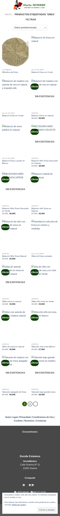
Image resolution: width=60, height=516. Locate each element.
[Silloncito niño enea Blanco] (44, 326)
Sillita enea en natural (11, 301)
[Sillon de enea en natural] (15, 326)
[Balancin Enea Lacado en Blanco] (15, 140)
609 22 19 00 (39, 492)
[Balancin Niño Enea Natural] (15, 235)
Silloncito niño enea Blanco (43, 347)
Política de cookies (19, 505)
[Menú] (3, 4)
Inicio (8, 14)
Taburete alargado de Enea (14, 392)
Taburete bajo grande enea (43, 392)
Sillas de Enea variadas (41, 256)
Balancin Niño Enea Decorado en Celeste (44, 162)
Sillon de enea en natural (13, 347)
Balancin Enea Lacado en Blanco (13, 162)
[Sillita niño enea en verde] (44, 281)
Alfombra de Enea (10, 72)
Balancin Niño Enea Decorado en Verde (15, 209)
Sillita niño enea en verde (42, 301)
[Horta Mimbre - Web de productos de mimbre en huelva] (30, 5)
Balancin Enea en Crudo (42, 72)
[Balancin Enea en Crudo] (44, 51)
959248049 (23, 492)
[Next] (35, 404)
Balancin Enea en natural (42, 116)
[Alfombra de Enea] (15, 51)
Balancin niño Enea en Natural (41, 209)
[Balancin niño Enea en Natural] (44, 188)
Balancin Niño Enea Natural (14, 256)
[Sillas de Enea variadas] (44, 235)
